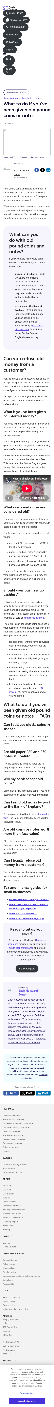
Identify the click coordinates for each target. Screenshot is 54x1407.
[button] (27, 54)
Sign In (9, 49)
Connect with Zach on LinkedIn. (24, 1042)
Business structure (11, 98)
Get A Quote (12, 34)
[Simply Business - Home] (10, 8)
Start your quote (27, 968)
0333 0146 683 (14, 14)
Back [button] (8, 59)
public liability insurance (21, 948)
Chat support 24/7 (16, 21)
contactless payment (33, 618)
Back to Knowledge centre (16, 92)
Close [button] (9, 69)
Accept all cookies (27, 1401)
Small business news (30, 98)
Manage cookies (27, 1393)
